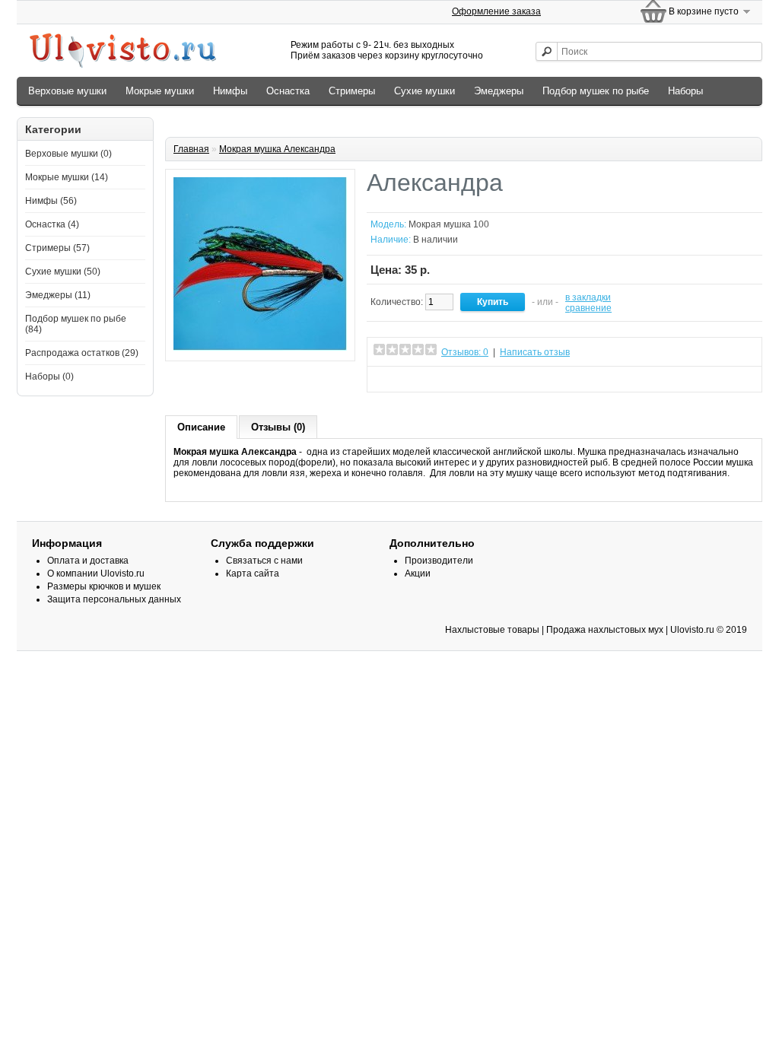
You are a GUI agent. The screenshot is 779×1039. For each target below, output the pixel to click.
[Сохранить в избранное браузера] (480, 379)
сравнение (588, 308)
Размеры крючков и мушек (104, 586)
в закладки (588, 297)
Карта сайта (252, 573)
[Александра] (260, 347)
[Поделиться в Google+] (446, 379)
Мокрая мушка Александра (277, 149)
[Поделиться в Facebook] (413, 379)
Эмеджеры (498, 91)
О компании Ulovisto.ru (96, 573)
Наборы (685, 91)
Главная (191, 149)
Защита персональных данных (114, 599)
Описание (201, 427)
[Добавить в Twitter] (430, 379)
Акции (418, 573)
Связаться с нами (264, 560)
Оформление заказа (496, 11)
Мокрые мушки (160, 91)
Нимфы (230, 91)
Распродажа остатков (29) (81, 353)
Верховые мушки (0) (68, 153)
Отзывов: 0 (464, 352)
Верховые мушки (67, 91)
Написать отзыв (535, 352)
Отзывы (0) (278, 427)
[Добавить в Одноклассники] (396, 379)
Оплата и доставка (88, 560)
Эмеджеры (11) (58, 295)
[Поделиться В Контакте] (380, 379)
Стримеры (352, 91)
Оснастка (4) (52, 224)
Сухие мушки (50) (62, 271)
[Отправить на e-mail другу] (497, 379)
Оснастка (288, 91)
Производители (439, 560)
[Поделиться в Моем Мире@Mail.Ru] (463, 379)
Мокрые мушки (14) (66, 177)
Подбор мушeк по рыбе (595, 91)
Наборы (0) (49, 376)
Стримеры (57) (57, 248)
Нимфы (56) (51, 200)
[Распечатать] (513, 379)
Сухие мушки (424, 91)
